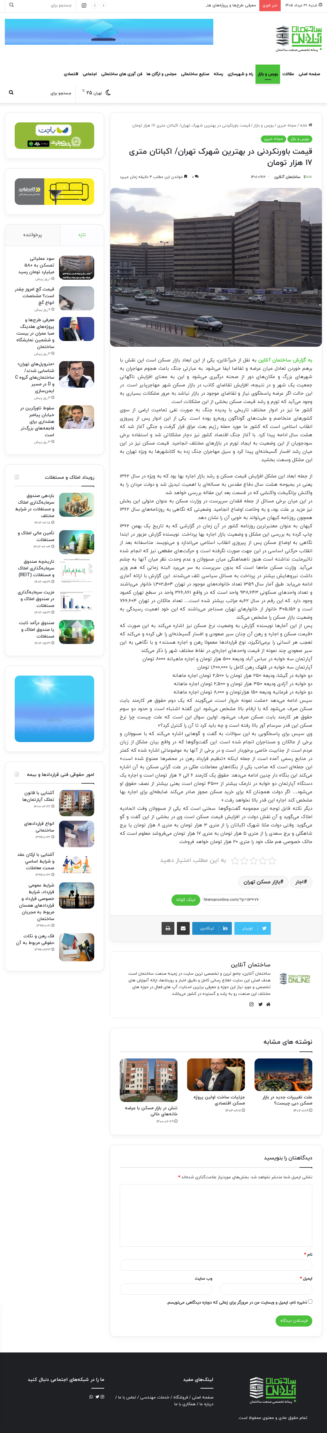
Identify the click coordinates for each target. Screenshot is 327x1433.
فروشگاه (180, 1397)
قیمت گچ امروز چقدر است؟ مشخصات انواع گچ (34, 296)
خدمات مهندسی (154, 1397)
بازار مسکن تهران (262, 882)
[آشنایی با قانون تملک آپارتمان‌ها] (76, 803)
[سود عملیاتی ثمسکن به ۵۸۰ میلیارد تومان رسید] (76, 268)
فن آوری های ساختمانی (121, 74)
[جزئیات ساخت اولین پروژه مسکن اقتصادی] (216, 1074)
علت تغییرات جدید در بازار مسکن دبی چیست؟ (287, 1100)
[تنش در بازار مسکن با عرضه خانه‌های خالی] (149, 1080)
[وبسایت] (266, 1004)
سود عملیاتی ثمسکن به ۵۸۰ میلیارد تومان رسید (36, 265)
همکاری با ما (184, 1404)
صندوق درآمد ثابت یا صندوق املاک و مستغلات (36, 629)
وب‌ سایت (203, 1279)
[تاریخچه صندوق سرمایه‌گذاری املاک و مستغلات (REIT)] (76, 571)
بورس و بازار (268, 74)
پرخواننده (32, 235)
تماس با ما (127, 1397)
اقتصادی (71, 74)
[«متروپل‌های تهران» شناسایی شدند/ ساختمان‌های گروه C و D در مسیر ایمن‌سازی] (76, 374)
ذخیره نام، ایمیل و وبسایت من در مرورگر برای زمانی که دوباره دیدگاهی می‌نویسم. (237, 1302)
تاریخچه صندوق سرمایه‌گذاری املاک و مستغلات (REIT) (36, 568)
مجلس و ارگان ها (162, 74)
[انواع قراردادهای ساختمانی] (76, 834)
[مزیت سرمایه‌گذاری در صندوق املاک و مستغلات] (76, 601)
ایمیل (306, 1279)
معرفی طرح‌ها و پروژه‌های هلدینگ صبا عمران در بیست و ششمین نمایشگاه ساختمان (183, 5)
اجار (299, 882)
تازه (82, 235)
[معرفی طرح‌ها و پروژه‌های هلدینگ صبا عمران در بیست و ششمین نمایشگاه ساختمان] (76, 329)
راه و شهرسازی (240, 74)
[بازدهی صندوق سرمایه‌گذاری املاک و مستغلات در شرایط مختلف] (76, 505)
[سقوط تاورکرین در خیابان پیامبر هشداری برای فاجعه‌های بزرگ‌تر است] (76, 417)
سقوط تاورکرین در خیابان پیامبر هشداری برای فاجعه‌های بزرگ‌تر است (37, 421)
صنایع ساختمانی (195, 74)
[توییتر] (259, 1004)
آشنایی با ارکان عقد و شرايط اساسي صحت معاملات (35, 861)
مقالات (288, 74)
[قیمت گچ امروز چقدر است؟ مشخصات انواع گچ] (76, 298)
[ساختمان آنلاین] (298, 38)
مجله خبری (286, 125)
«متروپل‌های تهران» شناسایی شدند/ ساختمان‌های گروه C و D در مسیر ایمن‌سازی (34, 377)
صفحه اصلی (309, 74)
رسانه (218, 74)
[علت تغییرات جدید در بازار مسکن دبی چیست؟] (283, 1074)
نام (308, 1255)
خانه (304, 125)
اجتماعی (90, 74)
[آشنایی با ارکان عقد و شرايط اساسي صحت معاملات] (76, 864)
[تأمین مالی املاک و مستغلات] (76, 542)
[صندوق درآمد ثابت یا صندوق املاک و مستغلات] (76, 632)
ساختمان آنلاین (287, 177)
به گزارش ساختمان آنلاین (285, 360)
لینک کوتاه (185, 900)
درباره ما (206, 1404)
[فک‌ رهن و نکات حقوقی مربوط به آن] (76, 947)
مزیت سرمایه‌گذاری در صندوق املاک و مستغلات (36, 599)
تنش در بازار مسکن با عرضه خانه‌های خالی (151, 1111)
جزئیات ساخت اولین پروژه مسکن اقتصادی (219, 1100)
